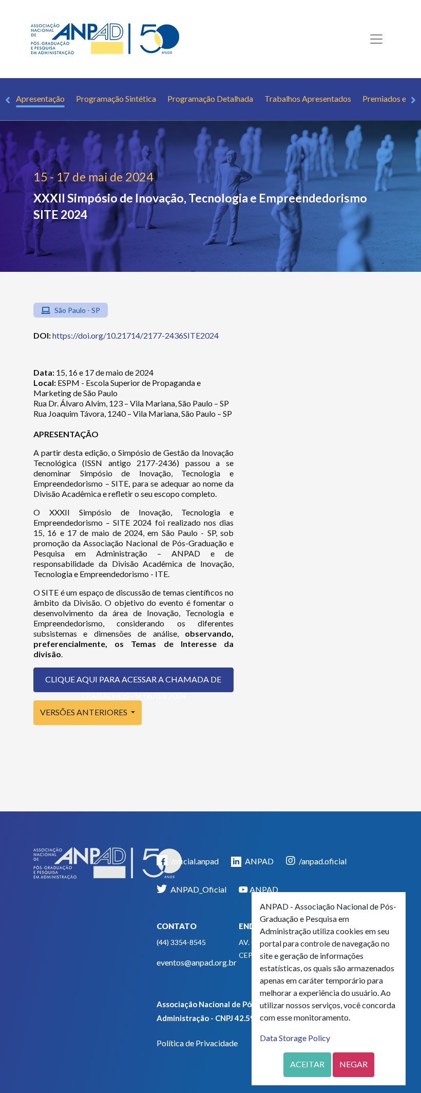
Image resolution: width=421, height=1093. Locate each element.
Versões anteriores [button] (84, 712)
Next (413, 100)
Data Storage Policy (295, 1038)
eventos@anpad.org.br (197, 962)
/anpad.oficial (322, 861)
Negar (353, 1064)
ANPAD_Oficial (197, 889)
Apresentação (40, 98)
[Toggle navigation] (376, 39)
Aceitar (307, 1064)
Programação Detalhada (210, 98)
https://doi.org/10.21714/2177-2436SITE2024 (135, 335)
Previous (7, 100)
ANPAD (258, 861)
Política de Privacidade (197, 1043)
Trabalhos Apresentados (307, 98)
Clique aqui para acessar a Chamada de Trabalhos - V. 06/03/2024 (133, 683)
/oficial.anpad (194, 861)
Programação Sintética (116, 98)
